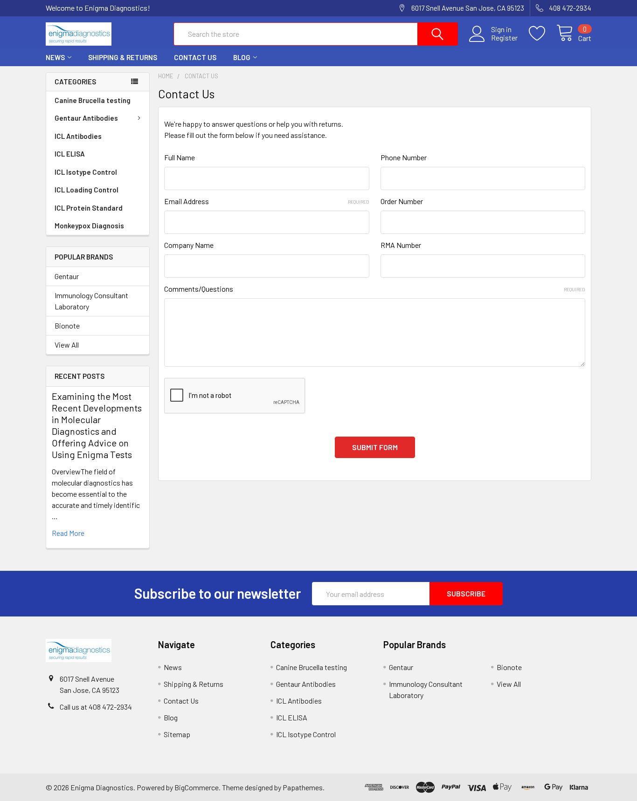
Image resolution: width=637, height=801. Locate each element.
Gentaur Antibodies (86, 118)
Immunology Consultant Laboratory (91, 301)
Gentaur (67, 276)
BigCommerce (196, 787)
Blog (241, 57)
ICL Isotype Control (86, 172)
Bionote (67, 325)
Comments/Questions (374, 288)
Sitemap (177, 734)
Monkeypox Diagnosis (89, 225)
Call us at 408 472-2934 (96, 706)
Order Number (402, 201)
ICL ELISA (70, 154)
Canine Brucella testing (93, 100)
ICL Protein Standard (89, 208)
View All (67, 344)
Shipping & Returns (122, 57)
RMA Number (401, 244)
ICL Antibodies (78, 136)
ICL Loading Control (86, 189)
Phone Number (404, 157)
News (55, 57)
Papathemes (303, 787)
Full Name (179, 157)
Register (504, 38)
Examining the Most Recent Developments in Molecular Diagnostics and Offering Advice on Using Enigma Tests (97, 425)
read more (68, 532)
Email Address (266, 201)
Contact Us (195, 57)
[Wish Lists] (542, 33)
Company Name (189, 244)
